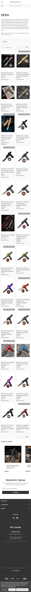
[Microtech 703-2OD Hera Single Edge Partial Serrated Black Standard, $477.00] (7, 256)
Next (27, 47)
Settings (4, 589)
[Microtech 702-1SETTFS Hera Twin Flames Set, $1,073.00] (7, 223)
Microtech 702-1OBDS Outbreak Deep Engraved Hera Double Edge (7, 106)
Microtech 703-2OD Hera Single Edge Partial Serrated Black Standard (7, 269)
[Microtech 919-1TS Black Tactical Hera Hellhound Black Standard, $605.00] (23, 124)
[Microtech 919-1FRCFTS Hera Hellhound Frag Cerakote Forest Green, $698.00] (23, 92)
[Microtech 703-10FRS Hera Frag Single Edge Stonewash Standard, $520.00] (7, 319)
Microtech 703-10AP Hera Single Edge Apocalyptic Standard (22, 332)
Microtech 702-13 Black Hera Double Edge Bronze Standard (22, 395)
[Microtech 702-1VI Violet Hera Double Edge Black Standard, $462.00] (7, 382)
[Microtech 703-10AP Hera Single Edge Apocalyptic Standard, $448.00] (23, 319)
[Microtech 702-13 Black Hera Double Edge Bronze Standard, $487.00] (23, 382)
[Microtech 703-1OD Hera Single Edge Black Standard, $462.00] (23, 256)
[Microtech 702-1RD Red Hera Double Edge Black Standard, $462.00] (7, 350)
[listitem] (13, 459)
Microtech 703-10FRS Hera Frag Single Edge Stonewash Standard (7, 332)
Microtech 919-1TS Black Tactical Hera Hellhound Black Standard (22, 137)
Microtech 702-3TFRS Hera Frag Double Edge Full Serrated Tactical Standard (22, 237)
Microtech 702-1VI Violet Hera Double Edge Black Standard (7, 395)
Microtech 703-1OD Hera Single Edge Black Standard (23, 268)
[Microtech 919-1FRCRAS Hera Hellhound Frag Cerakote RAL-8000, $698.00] (7, 124)
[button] (15, 41)
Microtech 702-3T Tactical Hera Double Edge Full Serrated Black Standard (7, 427)
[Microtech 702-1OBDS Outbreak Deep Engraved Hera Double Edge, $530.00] (7, 92)
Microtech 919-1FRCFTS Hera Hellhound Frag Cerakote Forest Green (22, 106)
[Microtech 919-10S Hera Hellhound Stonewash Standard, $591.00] (23, 157)
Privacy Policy (12, 586)
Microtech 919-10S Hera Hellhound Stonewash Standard (22, 170)
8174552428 (16, 570)
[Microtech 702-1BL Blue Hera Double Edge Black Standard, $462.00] (23, 350)
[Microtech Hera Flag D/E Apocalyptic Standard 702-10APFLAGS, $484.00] (7, 61)
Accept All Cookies (22, 589)
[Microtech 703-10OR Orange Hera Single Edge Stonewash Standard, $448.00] (23, 288)
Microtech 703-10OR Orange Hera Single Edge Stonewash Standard (23, 301)
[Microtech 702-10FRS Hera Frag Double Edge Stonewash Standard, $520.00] (23, 190)
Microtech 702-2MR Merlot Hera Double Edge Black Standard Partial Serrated (22, 427)
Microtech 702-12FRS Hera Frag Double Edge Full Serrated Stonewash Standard (7, 204)
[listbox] (10, 47)
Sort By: (3, 47)
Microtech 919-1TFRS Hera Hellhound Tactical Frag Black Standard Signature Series (7, 171)
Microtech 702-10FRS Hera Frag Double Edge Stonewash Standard (22, 203)
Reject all (12, 589)
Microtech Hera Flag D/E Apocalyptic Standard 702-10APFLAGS (7, 74)
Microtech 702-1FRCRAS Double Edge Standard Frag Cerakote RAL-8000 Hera (23, 74)
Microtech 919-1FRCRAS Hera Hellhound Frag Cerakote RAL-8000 (6, 137)
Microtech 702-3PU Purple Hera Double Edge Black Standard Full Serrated (7, 301)
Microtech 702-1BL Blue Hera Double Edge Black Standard (22, 364)
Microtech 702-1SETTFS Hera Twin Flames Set (8, 235)
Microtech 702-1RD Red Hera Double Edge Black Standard (7, 364)
